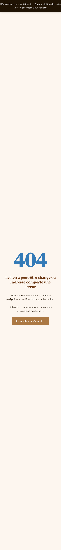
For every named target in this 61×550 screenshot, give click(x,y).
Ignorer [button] (43, 7)
